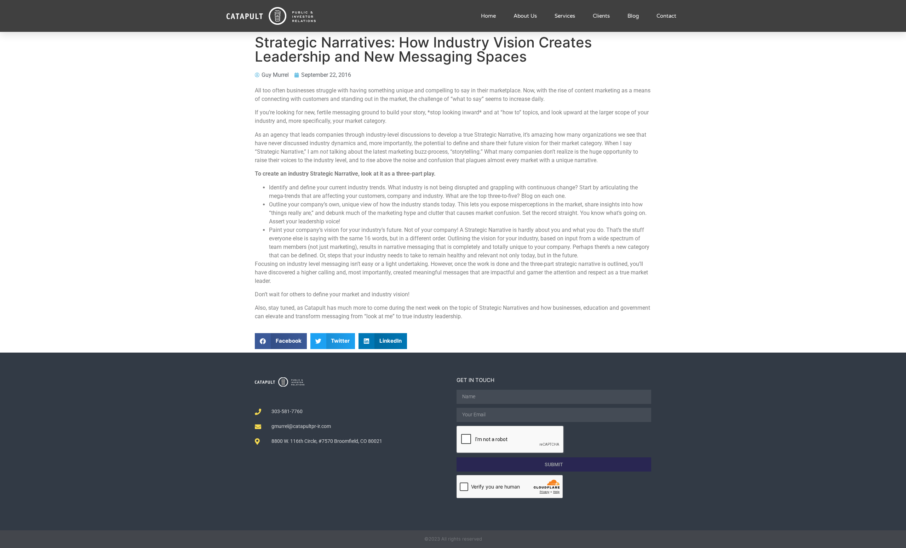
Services (565, 16)
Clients (601, 16)
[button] (281, 341)
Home (488, 16)
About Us (525, 16)
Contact (666, 16)
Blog (633, 16)
